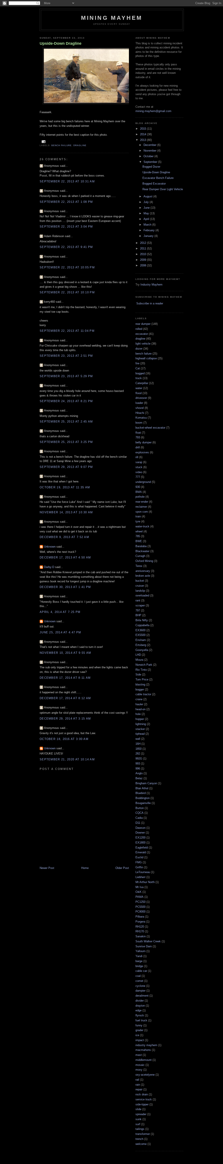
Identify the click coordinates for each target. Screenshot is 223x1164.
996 (137, 768)
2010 (143, 254)
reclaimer (141, 506)
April (147, 219)
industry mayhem (146, 1045)
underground (143, 482)
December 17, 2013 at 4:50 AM (65, 557)
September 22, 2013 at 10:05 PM (67, 267)
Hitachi (139, 412)
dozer (138, 348)
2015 (143, 128)
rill (136, 457)
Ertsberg (140, 645)
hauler (139, 704)
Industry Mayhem (151, 284)
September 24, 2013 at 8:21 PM (66, 401)
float (138, 432)
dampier (140, 990)
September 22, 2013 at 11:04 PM (67, 330)
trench (139, 1139)
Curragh (140, 556)
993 (137, 763)
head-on (140, 709)
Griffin (139, 867)
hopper (139, 719)
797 (137, 610)
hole (138, 714)
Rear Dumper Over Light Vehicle (162, 189)
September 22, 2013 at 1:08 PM (66, 201)
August (148, 196)
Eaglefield (141, 847)
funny (138, 1025)
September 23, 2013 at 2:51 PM (66, 355)
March (148, 224)
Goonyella (141, 650)
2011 (143, 248)
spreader (140, 1114)
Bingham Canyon (146, 783)
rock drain (141, 1094)
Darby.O (49, 567)
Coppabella (142, 625)
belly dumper (143, 442)
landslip (140, 590)
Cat (137, 368)
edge (138, 1010)
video (138, 472)
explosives (142, 452)
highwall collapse (146, 358)
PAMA (139, 896)
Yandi (138, 956)
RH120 (139, 926)
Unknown (50, 546)
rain (137, 1084)
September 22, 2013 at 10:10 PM (67, 292)
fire (137, 363)
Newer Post (47, 868)
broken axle (142, 575)
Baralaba (141, 546)
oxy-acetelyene (145, 1074)
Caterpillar (141, 383)
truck (138, 378)
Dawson (140, 827)
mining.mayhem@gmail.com (153, 111)
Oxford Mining (144, 561)
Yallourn (140, 951)
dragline (79, 145)
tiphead (140, 733)
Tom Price (141, 679)
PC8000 (140, 911)
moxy (138, 1069)
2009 (143, 259)
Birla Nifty (141, 620)
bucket (139, 580)
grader (139, 1030)
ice (137, 1035)
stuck (138, 467)
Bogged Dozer (151, 166)
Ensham (140, 640)
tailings (139, 1129)
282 (137, 753)
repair (138, 1089)
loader (139, 403)
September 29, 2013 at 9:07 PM (66, 467)
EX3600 (140, 630)
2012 (143, 242)
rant (137, 600)
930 (137, 487)
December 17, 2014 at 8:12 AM (65, 698)
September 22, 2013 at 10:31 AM (67, 181)
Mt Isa (139, 887)
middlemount (143, 1060)
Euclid (139, 857)
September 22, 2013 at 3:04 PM (66, 226)
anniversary (142, 571)
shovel (139, 407)
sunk (138, 1119)
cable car (141, 970)
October (149, 156)
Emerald (140, 852)
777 (137, 477)
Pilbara (139, 916)
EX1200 (140, 837)
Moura (139, 659)
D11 (137, 822)
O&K (138, 891)
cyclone (140, 985)
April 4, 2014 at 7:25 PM (60, 612)
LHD (138, 654)
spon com (141, 511)
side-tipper (142, 1104)
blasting (140, 684)
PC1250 (140, 901)
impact (139, 1040)
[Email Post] (43, 141)
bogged (140, 373)
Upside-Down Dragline (60, 43)
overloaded (142, 595)
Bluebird (140, 793)
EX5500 (140, 635)
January (149, 236)
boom (138, 422)
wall (137, 738)
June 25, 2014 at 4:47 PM (60, 632)
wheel (139, 531)
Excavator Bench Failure (158, 178)
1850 (138, 748)
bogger (139, 689)
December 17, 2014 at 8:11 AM (65, 677)
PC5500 (140, 906)
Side (138, 674)
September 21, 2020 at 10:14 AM (67, 759)
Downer (140, 832)
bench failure (61, 145)
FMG (138, 862)
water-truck (142, 526)
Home (85, 868)
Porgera (140, 921)
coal (138, 975)
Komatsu (141, 417)
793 (137, 437)
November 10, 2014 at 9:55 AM (65, 652)
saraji (138, 462)
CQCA (139, 812)
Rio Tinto (141, 669)
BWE (138, 541)
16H (137, 743)
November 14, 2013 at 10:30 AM (66, 512)
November (150, 150)
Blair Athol (141, 788)
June (147, 207)
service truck (143, 1099)
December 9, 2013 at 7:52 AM (64, 537)
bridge (139, 966)
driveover (141, 398)
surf (137, 1124)
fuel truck (141, 1020)
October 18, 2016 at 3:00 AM (64, 739)
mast (138, 1055)
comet (139, 980)
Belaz (139, 778)
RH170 (139, 931)
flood (138, 393)
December (150, 145)
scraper (140, 605)
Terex (138, 566)
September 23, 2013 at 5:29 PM (66, 376)
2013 (143, 140)
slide (138, 1109)
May (147, 213)
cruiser (139, 585)
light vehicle (142, 343)
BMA (138, 492)
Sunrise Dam (143, 946)
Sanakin (140, 936)
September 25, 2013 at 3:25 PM (66, 442)
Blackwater (142, 551)
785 (137, 536)
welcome (141, 1144)
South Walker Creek (148, 941)
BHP (138, 615)
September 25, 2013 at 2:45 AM (66, 421)
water (138, 388)
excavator (141, 333)
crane (138, 699)
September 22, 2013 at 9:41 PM (66, 247)
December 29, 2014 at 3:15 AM (65, 718)
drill (137, 447)
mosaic (140, 1065)
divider (139, 1000)
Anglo (139, 773)
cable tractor (143, 694)
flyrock (139, 1015)
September (151, 161)
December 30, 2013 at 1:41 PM (65, 587)
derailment (142, 995)
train (138, 516)
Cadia (139, 817)
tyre (137, 521)
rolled (138, 328)
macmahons (143, 1050)
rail (137, 1079)
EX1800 (140, 842)
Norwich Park (143, 664)
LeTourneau (142, 872)
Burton (139, 808)
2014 (143, 134)
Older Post (122, 868)
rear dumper (142, 323)
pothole (140, 496)
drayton (140, 1005)
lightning (140, 724)
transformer (142, 1134)
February (149, 230)
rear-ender (141, 501)
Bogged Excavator (154, 183)
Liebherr (140, 877)
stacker (140, 729)
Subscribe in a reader (149, 303)
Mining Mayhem (112, 18)
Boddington (142, 798)
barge (138, 961)
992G (138, 758)
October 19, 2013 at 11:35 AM (65, 487)
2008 (143, 265)
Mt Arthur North (145, 882)
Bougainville (143, 803)
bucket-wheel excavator (150, 427)
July (147, 202)
